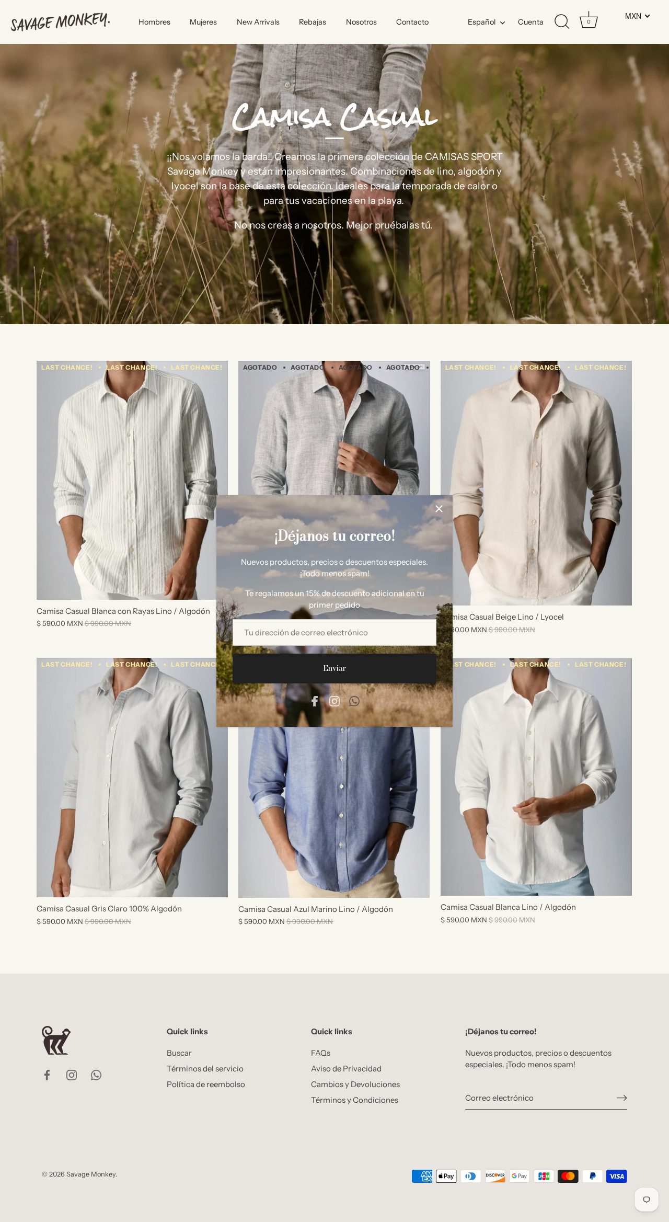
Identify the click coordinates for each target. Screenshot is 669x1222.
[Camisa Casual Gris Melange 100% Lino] (334, 480)
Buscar (179, 1053)
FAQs (320, 1053)
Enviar (334, 668)
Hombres (154, 22)
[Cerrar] (439, 508)
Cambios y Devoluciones (355, 1084)
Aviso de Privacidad (346, 1068)
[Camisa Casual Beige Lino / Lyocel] (536, 483)
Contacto (412, 22)
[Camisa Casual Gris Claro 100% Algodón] (132, 777)
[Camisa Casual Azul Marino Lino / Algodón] (334, 777)
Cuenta (531, 22)
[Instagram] (334, 700)
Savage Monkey (91, 1174)
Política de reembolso (206, 1084)
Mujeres (203, 22)
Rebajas (312, 22)
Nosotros (361, 22)
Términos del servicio (205, 1068)
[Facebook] (314, 700)
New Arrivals (258, 22)
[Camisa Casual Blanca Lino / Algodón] (536, 777)
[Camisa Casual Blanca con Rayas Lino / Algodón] (132, 480)
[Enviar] (622, 1098)
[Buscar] (561, 21)
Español (481, 22)
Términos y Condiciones (354, 1100)
